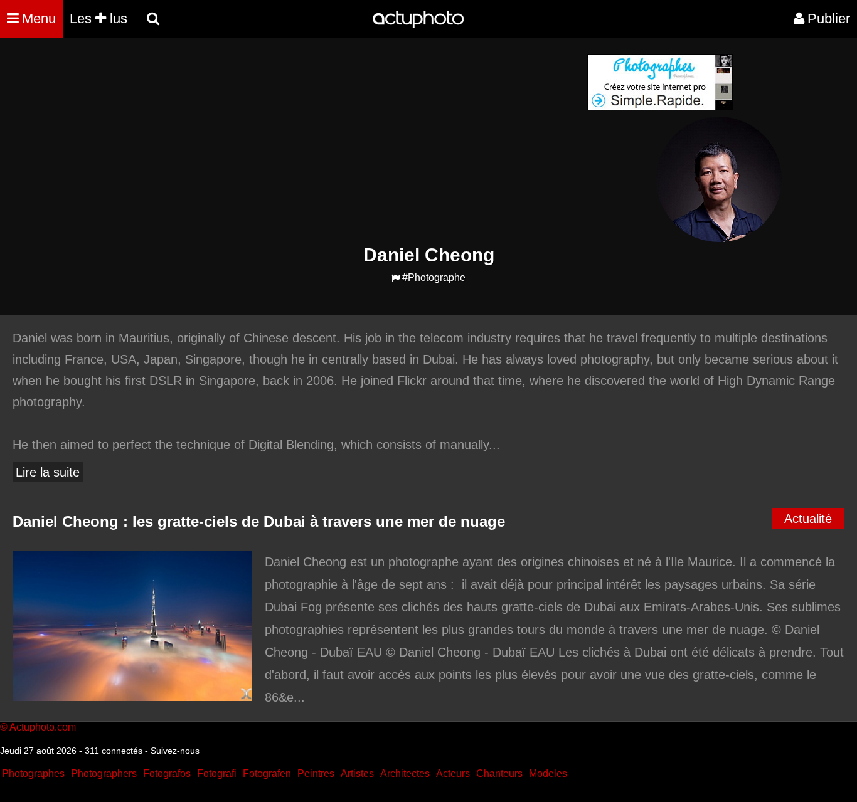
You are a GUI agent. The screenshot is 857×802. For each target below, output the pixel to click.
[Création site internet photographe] (660, 107)
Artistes (357, 773)
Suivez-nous (175, 751)
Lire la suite (48, 472)
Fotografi (217, 773)
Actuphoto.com (42, 727)
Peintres (315, 773)
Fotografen (267, 773)
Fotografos (167, 773)
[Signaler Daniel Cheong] (395, 278)
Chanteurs (499, 773)
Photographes (33, 773)
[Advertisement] (352, 142)
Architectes (405, 773)
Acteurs (453, 773)
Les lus (98, 18)
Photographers (104, 773)
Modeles (548, 773)
